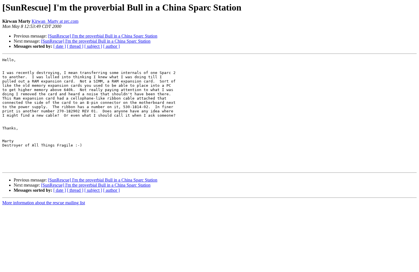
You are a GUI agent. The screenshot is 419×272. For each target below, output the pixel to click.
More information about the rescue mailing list (43, 202)
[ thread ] (75, 46)
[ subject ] (93, 46)
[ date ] (59, 46)
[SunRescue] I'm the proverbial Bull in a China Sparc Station (102, 36)
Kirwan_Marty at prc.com (55, 21)
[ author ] (111, 46)
